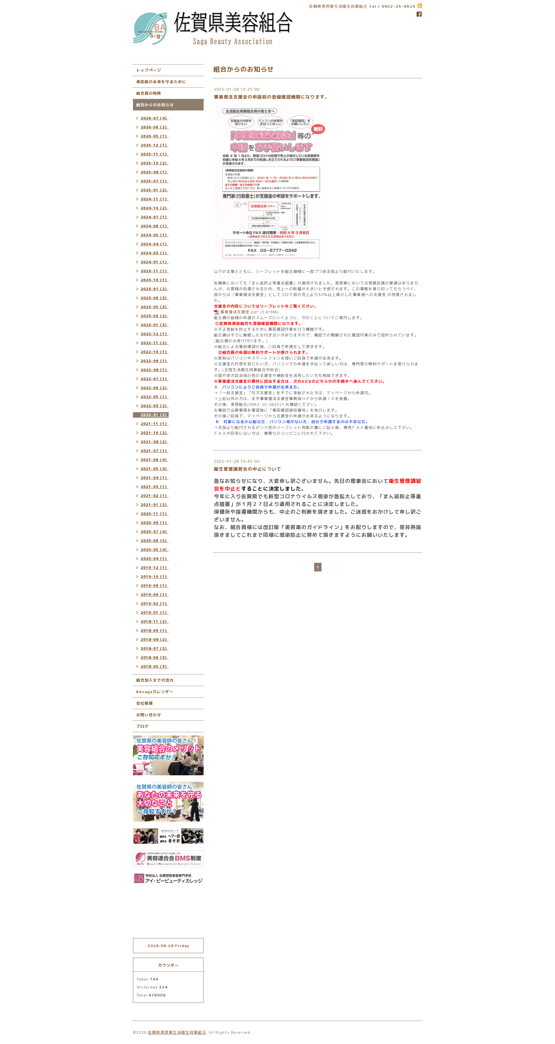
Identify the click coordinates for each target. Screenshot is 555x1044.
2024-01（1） (155, 262)
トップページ (148, 70)
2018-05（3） (155, 666)
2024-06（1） (155, 226)
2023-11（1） (155, 271)
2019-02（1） (155, 603)
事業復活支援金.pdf (239, 312)
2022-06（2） (155, 387)
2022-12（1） (155, 333)
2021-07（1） (155, 450)
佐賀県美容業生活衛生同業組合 (177, 1032)
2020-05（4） (155, 549)
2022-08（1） (155, 369)
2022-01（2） (155, 414)
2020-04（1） (155, 558)
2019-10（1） (155, 576)
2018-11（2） (155, 621)
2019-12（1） (155, 567)
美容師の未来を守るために (161, 81)
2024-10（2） (155, 208)
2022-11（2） (155, 342)
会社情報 (144, 703)
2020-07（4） (155, 531)
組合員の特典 (148, 93)
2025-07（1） (155, 181)
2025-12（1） (155, 145)
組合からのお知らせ (155, 105)
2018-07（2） (155, 648)
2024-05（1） (155, 235)
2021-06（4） (155, 459)
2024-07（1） (155, 217)
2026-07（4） (155, 118)
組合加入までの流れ (155, 680)
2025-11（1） (155, 154)
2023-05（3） (155, 306)
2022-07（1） (155, 378)
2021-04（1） (155, 477)
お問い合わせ (148, 715)
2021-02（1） (155, 495)
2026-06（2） (155, 127)
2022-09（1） (155, 360)
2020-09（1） (155, 522)
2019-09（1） (155, 585)
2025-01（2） (155, 190)
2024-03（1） (155, 253)
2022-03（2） (155, 405)
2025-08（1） (155, 172)
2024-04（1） (155, 244)
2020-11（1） (155, 513)
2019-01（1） (155, 612)
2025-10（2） (155, 163)
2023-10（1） (155, 280)
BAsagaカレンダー (154, 691)
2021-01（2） (155, 504)
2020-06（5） (155, 540)
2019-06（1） (155, 594)
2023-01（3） (155, 324)
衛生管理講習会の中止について (247, 469)
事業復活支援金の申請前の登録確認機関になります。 (272, 97)
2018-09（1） (155, 630)
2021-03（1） (155, 486)
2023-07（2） (155, 288)
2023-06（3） (155, 297)
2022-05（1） (155, 396)
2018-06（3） (155, 657)
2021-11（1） (155, 423)
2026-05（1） (155, 136)
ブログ (142, 726)
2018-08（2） (155, 639)
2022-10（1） (155, 351)
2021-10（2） (155, 432)
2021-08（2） (155, 441)
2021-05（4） (155, 468)
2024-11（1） (155, 199)
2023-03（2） (155, 315)
